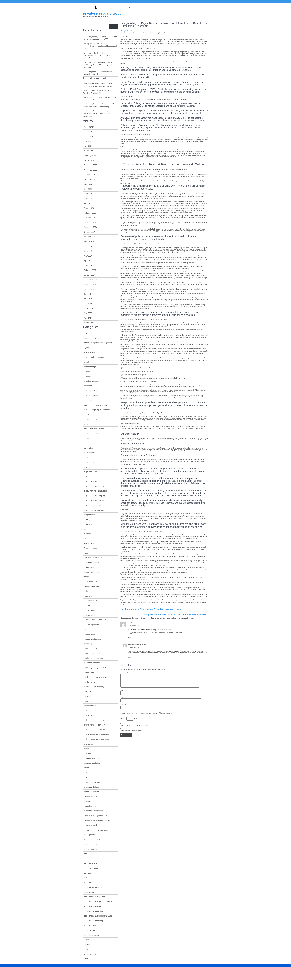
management (89, 634)
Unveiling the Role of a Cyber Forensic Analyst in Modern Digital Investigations (100, 113)
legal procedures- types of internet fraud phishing (181, 602)
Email (122, 697)
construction (89, 443)
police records (89, 773)
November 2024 (90, 227)
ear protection (89, 515)
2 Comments (134, 31)
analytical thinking (129, 600)
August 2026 (89, 127)
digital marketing (90, 481)
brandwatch (89, 386)
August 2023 (89, 299)
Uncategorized (90, 954)
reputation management (93, 811)
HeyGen (130, 623)
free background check (93, 558)
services (87, 873)
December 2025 (90, 165)
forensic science (90, 548)
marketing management (93, 658)
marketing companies (92, 653)
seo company (89, 859)
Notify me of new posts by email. (131, 731)
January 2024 (89, 275)
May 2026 (88, 141)
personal (87, 753)
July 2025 (88, 189)
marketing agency (91, 648)
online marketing (91, 715)
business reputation (92, 400)
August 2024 (89, 242)
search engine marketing (94, 839)
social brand (89, 882)
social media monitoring (93, 921)
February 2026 (90, 156)
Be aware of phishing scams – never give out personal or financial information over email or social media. (155, 172)
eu (85, 529)
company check (90, 419)
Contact (144, 8)
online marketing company (94, 725)
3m (85, 333)
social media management (94, 897)
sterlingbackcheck (91, 935)
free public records (91, 562)
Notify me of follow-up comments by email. (134, 725)
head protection (90, 582)
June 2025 (88, 194)
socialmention (89, 930)
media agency (89, 672)
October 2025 (89, 175)
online (86, 711)
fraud (86, 553)
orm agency (89, 744)
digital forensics (90, 472)
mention (87, 696)
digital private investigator (94, 510)
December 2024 (90, 222)
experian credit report (92, 539)
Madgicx (130, 633)
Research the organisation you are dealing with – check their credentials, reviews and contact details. (153, 169)
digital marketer (90, 477)
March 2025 (89, 208)
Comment (124, 673)
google (87, 577)
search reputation (91, 849)
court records (89, 453)
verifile (86, 959)
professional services (92, 782)
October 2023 (89, 289)
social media (89, 892)
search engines (90, 844)
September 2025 (91, 179)
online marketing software (94, 730)
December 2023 (90, 280)
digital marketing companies (95, 491)
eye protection (89, 543)
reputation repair (90, 825)
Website (123, 705)
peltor (86, 749)
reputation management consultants (98, 816)
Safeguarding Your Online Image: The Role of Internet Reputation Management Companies (100, 46)
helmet (87, 591)
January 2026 (89, 160)
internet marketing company (95, 620)
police (86, 768)
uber (86, 949)
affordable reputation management (98, 343)
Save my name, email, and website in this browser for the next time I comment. (146, 714)
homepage (86, 83)
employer (88, 520)
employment (89, 524)
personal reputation (92, 763)
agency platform (90, 348)
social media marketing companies (98, 916)
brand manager (90, 367)
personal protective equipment (96, 758)
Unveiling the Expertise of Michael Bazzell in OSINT (98, 73)
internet (87, 605)
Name (122, 690)
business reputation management (97, 405)
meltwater (88, 691)
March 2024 (89, 265)
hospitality (88, 596)
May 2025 (88, 199)
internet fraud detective (158, 602)
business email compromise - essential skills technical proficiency (156, 600)
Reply (129, 637)
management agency (92, 639)
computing (88, 438)
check (86, 414)
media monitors (90, 682)
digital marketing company (94, 496)
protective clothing (91, 787)
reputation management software (97, 820)
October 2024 (89, 232)
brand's (87, 371)
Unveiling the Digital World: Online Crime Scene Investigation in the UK (100, 38)
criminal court (89, 457)
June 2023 (88, 308)
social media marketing (93, 911)
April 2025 (88, 203)
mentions (88, 701)
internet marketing (91, 615)
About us (132, 8)
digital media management (94, 505)
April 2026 (88, 146)
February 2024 (90, 270)
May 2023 (88, 313)
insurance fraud (90, 601)
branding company (91, 381)
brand (86, 362)
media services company (94, 687)
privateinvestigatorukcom (137, 644)
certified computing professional (97, 410)
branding (87, 376)
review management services (96, 830)
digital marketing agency (94, 486)
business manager (91, 395)
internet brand (89, 610)
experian (87, 534)
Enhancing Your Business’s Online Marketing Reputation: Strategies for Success (98, 64)
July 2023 (88, 304)
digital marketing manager (94, 500)
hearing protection (91, 586)
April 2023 (88, 318)
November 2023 (90, 284)
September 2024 (91, 237)
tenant (86, 940)
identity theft (147, 602)
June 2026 (88, 136)
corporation (88, 448)
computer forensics (91, 434)
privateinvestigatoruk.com (104, 13)
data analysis (196, 600)
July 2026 (88, 132)
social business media (93, 887)
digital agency (89, 467)
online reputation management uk (97, 739)
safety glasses (90, 835)
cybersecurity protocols (184, 600)
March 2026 (89, 151)
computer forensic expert (94, 429)
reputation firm (90, 806)
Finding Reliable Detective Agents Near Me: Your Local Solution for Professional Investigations (175, 615)
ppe (85, 777)
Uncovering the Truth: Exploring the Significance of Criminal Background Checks (99, 55)
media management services (95, 677)
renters (87, 801)
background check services (95, 357)
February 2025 (90, 213)
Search (85, 23)
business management (93, 391)
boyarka (85, 97)
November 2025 (90, 170)
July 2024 (88, 246)
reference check (90, 796)
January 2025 (89, 218)
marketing (88, 644)
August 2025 (89, 184)
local (86, 629)
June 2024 (88, 251)
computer (88, 424)
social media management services (98, 902)
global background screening (96, 572)
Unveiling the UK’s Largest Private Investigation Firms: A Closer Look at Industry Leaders (151, 609)
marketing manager (92, 663)
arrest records (89, 352)
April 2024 (88, 261)
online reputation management (96, 734)
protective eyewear (91, 792)
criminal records (90, 462)
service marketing (91, 868)
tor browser (88, 945)
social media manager (93, 906)
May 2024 (88, 256)
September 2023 (91, 294)
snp (85, 878)
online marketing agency (94, 720)
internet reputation (91, 625)
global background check (94, 567)
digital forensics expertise (134, 602)
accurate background (92, 338)
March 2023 (89, 323)
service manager (91, 863)
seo (85, 854)
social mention (90, 925)
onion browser (90, 706)
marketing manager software (95, 668)
